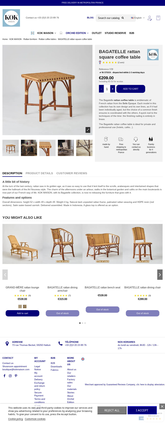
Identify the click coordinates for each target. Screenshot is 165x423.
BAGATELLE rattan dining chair (142, 287)
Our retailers (71, 374)
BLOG (90, 17)
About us (71, 369)
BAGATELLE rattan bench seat (102, 287)
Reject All (111, 410)
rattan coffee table (124, 100)
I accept (142, 410)
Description (12, 173)
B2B (53, 363)
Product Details (39, 173)
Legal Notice (37, 368)
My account (38, 374)
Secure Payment (38, 394)
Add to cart (130, 89)
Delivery (38, 379)
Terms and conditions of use (39, 402)
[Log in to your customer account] (149, 18)
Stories (70, 392)
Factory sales (71, 381)
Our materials (72, 387)
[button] (32, 33)
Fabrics (54, 370)
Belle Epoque (129, 103)
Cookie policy (15, 418)
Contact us (7, 363)
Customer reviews (71, 173)
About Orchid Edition (70, 399)
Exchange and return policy (39, 386)
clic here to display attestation (150, 384)
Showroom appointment (14, 366)
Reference (104, 69)
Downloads (56, 366)
